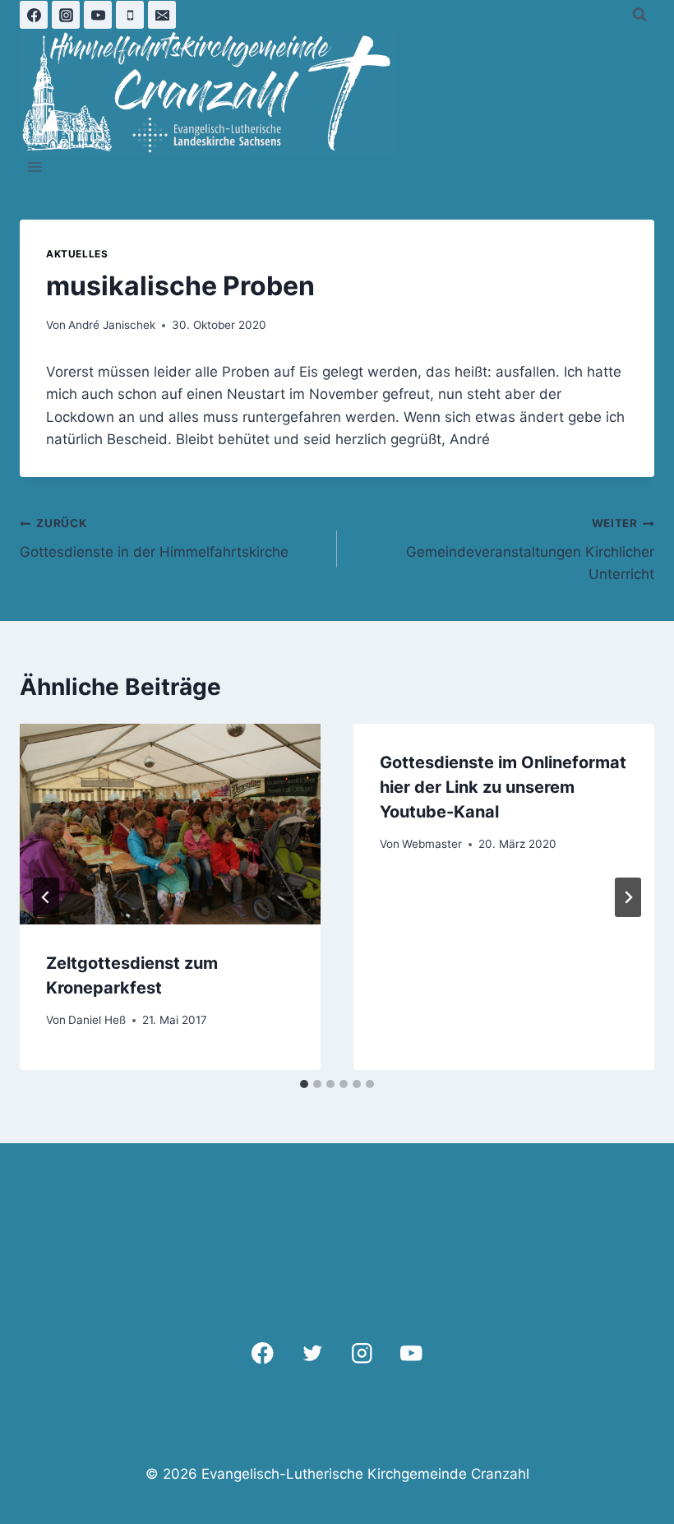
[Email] (162, 15)
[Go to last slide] (46, 897)
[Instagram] (66, 15)
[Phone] (130, 15)
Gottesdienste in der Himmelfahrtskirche (154, 538)
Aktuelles (77, 254)
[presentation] (170, 824)
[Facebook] (34, 15)
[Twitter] (312, 1353)
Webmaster (432, 843)
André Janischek (111, 324)
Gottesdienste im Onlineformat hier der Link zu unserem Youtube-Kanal (503, 787)
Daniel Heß (97, 1019)
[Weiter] (628, 897)
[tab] (304, 1084)
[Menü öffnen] (35, 167)
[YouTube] (98, 15)
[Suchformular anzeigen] (639, 15)
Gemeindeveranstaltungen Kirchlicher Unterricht (530, 549)
